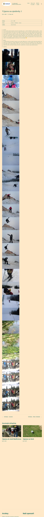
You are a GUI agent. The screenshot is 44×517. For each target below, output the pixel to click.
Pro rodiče (32, 4)
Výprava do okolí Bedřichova (11, 439)
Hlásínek (37, 3)
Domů (28, 3)
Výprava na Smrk (28, 439)
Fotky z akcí (33, 3)
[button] (41, 4)
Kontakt (38, 4)
